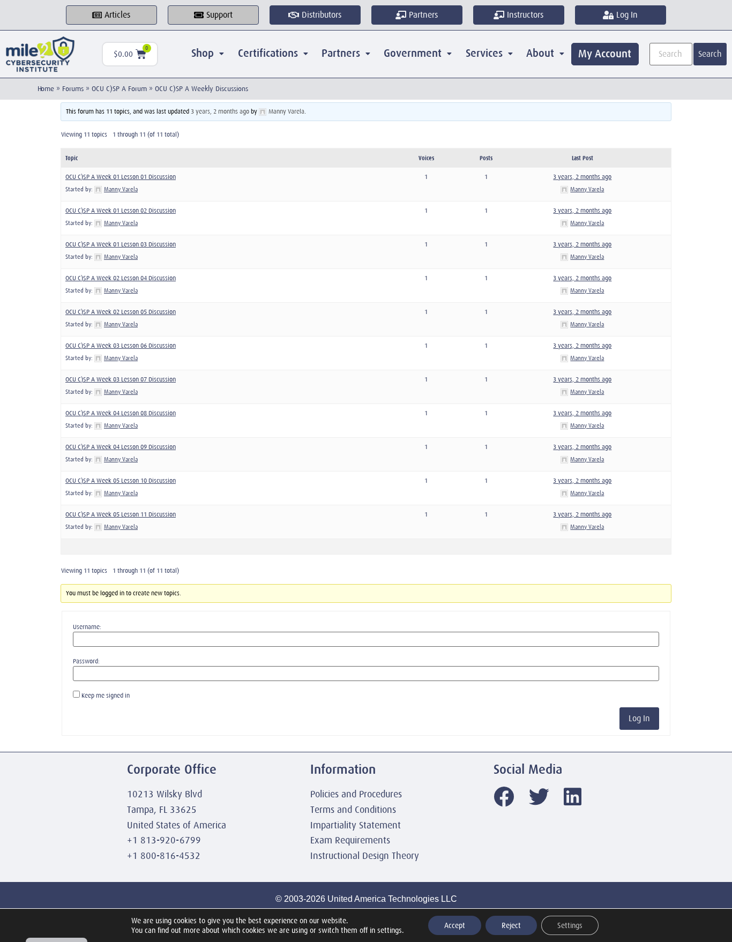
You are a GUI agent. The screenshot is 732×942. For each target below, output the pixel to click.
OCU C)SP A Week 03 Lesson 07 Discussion (120, 379)
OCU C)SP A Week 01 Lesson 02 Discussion (120, 210)
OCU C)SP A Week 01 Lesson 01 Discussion (120, 177)
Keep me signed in (105, 695)
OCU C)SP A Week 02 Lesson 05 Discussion (120, 312)
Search (710, 54)
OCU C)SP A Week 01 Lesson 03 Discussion (120, 244)
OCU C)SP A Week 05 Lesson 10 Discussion (120, 480)
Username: (87, 627)
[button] (208, 53)
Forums (73, 89)
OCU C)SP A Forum (119, 89)
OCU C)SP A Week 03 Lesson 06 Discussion (120, 345)
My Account (604, 54)
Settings (569, 925)
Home (46, 89)
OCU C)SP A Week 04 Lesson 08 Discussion (120, 413)
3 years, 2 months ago (220, 111)
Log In (639, 718)
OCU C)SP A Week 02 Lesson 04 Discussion (120, 278)
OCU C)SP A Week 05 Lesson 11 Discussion (120, 514)
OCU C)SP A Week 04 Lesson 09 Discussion (120, 447)
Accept (454, 925)
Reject (511, 925)
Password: (86, 661)
